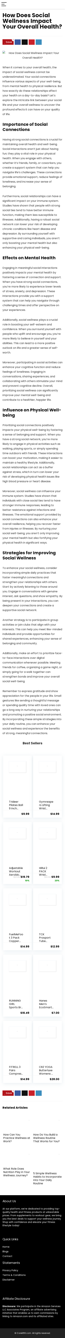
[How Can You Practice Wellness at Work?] (17, 1118)
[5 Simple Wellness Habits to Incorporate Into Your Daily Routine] (47, 1152)
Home (6, 1246)
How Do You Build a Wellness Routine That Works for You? (46, 1138)
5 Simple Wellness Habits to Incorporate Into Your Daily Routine (47, 1178)
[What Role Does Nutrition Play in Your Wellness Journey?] (17, 1152)
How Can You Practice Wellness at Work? (16, 1138)
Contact (7, 1256)
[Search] (60, 4)
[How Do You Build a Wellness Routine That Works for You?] (47, 1118)
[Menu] (4, 4)
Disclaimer (8, 1279)
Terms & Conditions (14, 1275)
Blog (4, 1251)
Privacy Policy (10, 1270)
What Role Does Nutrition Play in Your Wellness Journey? (16, 1172)
